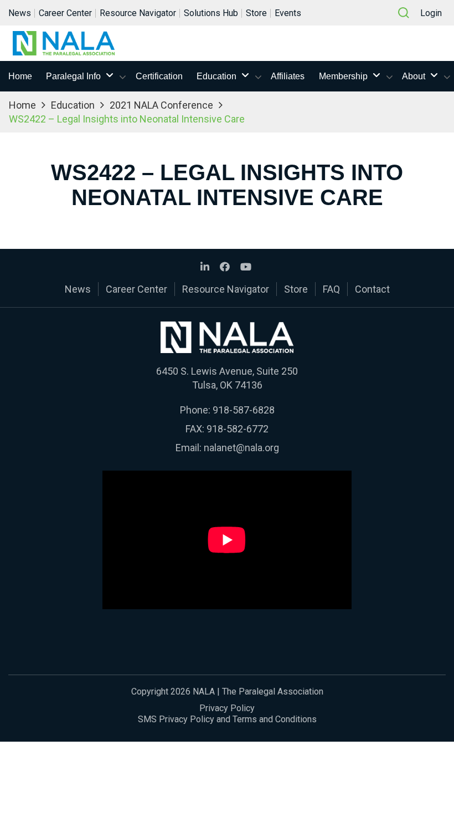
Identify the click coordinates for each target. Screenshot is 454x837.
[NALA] (63, 43)
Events (288, 13)
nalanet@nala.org (241, 447)
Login (431, 13)
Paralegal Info (73, 76)
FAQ (331, 289)
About (413, 76)
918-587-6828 (244, 410)
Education (216, 76)
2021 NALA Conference (161, 105)
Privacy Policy (227, 708)
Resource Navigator (138, 13)
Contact (372, 289)
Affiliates (288, 76)
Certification (159, 76)
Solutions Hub (211, 13)
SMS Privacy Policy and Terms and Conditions (227, 719)
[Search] (403, 12)
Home (20, 76)
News (19, 13)
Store (256, 13)
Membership (343, 76)
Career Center (65, 13)
